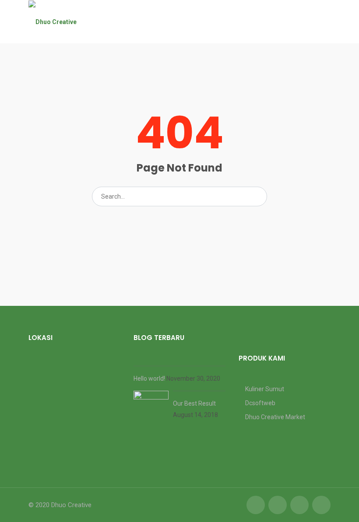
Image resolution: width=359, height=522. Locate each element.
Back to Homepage (179, 220)
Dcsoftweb (260, 402)
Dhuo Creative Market (275, 416)
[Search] (257, 196)
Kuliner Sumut (264, 388)
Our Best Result (194, 403)
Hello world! (150, 378)
